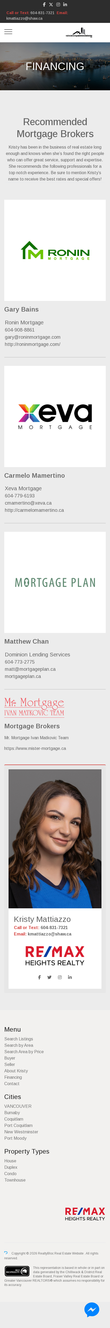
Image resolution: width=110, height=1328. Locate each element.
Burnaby (12, 1112)
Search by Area (18, 1045)
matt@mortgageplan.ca (30, 669)
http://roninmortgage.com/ (32, 344)
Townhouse (15, 1180)
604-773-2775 (20, 662)
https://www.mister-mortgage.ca (35, 748)
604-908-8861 (20, 330)
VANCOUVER (18, 1106)
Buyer (9, 1058)
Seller (9, 1064)
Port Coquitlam (18, 1125)
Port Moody (15, 1138)
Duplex (10, 1167)
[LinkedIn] (65, 4)
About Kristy (16, 1071)
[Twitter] (49, 977)
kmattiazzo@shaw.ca (24, 18)
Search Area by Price (24, 1051)
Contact (11, 1083)
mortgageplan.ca (23, 676)
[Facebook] (44, 4)
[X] (51, 4)
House (10, 1161)
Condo (10, 1173)
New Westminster (21, 1132)
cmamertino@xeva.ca (28, 503)
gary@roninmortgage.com (33, 337)
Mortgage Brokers (32, 726)
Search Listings (18, 1039)
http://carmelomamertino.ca (34, 510)
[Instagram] (58, 4)
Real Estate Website (69, 1253)
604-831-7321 (42, 13)
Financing (13, 1077)
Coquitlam (13, 1119)
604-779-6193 (20, 495)
